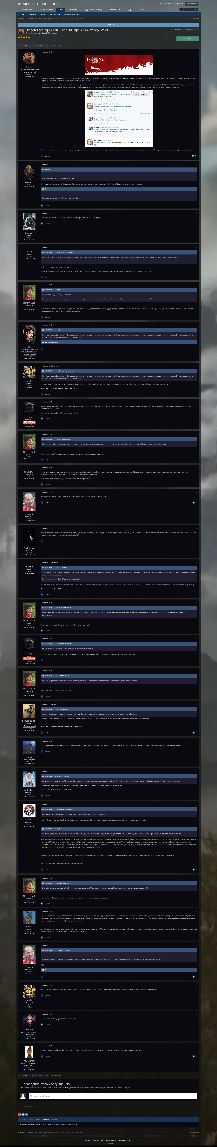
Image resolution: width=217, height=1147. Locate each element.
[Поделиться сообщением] (196, 52)
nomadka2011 (29, 721)
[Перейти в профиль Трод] (29, 408)
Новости (54, 33)
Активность (73, 10)
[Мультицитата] (42, 156)
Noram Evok (29, 302)
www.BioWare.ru (27, 10)
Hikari (29, 819)
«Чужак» (150, 78)
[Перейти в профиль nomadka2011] (29, 711)
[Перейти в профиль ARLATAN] (29, 779)
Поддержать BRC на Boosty (108, 25)
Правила (43, 14)
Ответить (187, 39)
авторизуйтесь (89, 1088)
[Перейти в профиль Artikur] (29, 917)
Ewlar (29, 757)
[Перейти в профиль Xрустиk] (29, 221)
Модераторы (55, 14)
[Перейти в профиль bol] (29, 334)
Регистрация (192, 4)
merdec (29, 381)
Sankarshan (29, 548)
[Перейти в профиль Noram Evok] (29, 292)
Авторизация (177, 29)
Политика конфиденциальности (104, 1140)
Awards (141, 10)
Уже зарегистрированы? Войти (171, 4)
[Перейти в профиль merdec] (29, 372)
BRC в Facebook (114, 10)
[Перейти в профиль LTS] (29, 170)
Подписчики (189, 30)
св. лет (115, 444)
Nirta (29, 251)
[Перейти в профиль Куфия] (29, 1020)
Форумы (21, 14)
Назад (25, 45)
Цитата (47, 156)
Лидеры (129, 10)
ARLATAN (29, 790)
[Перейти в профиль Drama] (21, 31)
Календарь (32, 14)
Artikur (29, 926)
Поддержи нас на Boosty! (93, 10)
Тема (87, 1140)
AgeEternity (29, 1061)
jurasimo (29, 566)
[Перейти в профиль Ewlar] (29, 747)
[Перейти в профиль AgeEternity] (29, 1052)
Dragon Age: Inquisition (187, 78)
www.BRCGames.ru (46, 10)
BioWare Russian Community (38, 4)
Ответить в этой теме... (41, 1096)
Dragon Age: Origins (114, 78)
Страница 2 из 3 (55, 45)
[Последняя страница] (46, 45)
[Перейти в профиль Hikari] (29, 810)
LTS (29, 179)
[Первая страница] (19, 45)
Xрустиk (29, 233)
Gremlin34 (29, 472)
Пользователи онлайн (71, 14)
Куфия (29, 1029)
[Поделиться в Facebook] (26, 1114)
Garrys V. (29, 514)
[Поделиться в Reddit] (19, 1114)
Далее (41, 45)
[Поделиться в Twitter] (23, 1114)
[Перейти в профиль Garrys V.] (29, 501)
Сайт (61, 10)
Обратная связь (124, 1140)
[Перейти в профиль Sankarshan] (29, 536)
